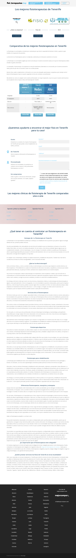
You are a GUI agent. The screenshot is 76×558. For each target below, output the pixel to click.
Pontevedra (46, 500)
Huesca (30, 503)
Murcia (30, 543)
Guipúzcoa (30, 496)
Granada (14, 546)
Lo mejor (9, 212)
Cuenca (14, 543)
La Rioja (30, 518)
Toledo (46, 528)
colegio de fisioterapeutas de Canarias (50, 447)
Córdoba (14, 539)
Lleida (30, 525)
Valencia (46, 532)
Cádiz (14, 525)
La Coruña (30, 511)
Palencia (46, 496)
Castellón (14, 532)
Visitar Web (25, 114)
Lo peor (9, 215)
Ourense (46, 493)
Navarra (46, 489)
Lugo (30, 528)
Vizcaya (46, 539)
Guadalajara (30, 493)
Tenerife (46, 521)
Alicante (14, 493)
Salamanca (46, 503)
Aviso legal (23, 555)
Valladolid (46, 536)
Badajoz (14, 511)
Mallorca (30, 539)
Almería (14, 500)
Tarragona (46, 518)
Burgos (14, 518)
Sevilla (46, 511)
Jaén (30, 507)
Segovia (46, 507)
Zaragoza (46, 546)
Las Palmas (30, 514)
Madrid (30, 532)
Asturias (14, 507)
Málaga (30, 536)
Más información (11, 219)
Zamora (46, 543)
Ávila (14, 503)
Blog (62, 505)
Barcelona (14, 514)
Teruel (46, 525)
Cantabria (14, 528)
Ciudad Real (14, 536)
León (30, 521)
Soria (46, 514)
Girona (30, 489)
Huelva (30, 500)
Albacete (14, 489)
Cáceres (14, 521)
